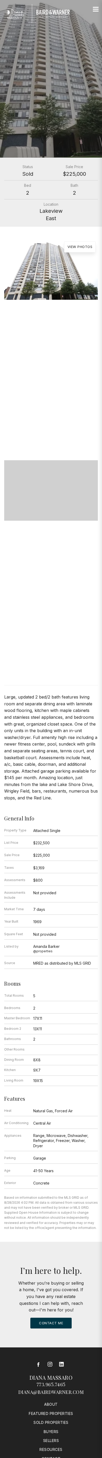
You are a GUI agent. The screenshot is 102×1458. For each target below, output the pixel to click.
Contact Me (51, 1323)
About (51, 1404)
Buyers (51, 1431)
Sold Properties (51, 1422)
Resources (51, 1449)
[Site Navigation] (95, 9)
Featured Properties (51, 1413)
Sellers (51, 1440)
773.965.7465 (51, 1384)
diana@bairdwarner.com (51, 1392)
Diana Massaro (51, 1377)
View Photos (80, 247)
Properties (51, 376)
